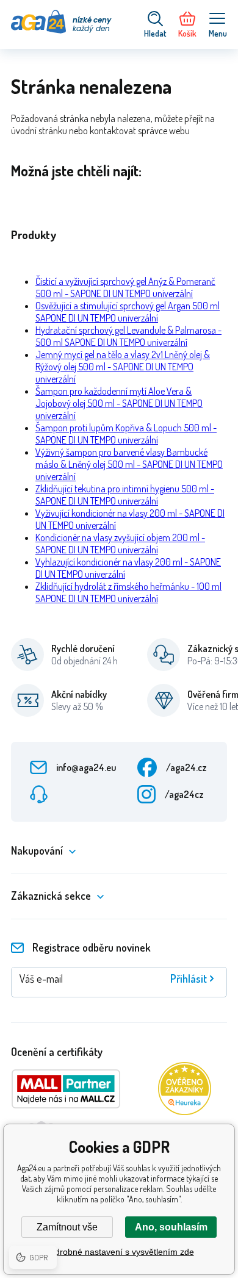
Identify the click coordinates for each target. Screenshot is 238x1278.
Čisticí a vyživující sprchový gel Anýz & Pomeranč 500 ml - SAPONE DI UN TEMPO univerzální (125, 287)
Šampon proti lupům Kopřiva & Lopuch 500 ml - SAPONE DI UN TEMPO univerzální (126, 434)
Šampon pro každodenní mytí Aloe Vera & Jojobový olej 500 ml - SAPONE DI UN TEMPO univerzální (119, 403)
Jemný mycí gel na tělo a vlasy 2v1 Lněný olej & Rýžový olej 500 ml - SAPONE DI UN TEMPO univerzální (122, 366)
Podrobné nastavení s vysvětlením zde (119, 1252)
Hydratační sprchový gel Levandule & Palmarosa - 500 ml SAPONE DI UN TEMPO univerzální (128, 336)
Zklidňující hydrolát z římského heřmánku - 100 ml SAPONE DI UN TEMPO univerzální (128, 592)
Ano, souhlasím (171, 1227)
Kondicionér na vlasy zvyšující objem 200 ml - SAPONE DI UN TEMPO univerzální (120, 543)
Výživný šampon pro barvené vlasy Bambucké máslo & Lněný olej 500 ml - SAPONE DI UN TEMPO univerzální (129, 464)
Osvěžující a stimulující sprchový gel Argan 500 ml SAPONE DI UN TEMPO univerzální (127, 312)
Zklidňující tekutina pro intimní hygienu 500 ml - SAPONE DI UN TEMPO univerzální (124, 495)
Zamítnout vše (67, 1227)
